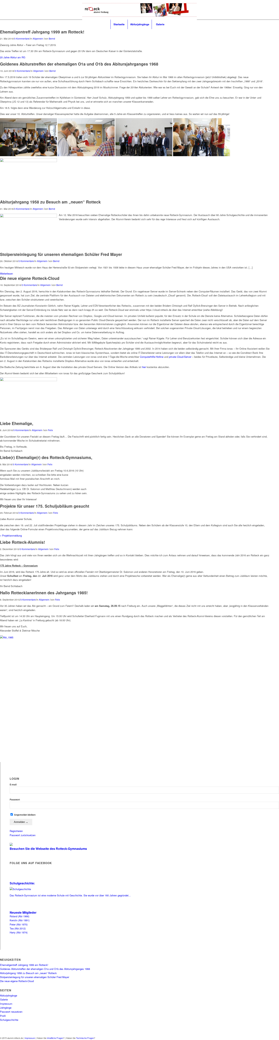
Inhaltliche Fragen (55, 1037)
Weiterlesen (6, 273)
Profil (3, 1016)
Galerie (4, 999)
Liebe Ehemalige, (16, 423)
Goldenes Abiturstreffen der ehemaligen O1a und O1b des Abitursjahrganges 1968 (79, 64)
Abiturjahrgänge (8, 995)
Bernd (52, 38)
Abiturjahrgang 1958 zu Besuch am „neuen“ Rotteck (50, 202)
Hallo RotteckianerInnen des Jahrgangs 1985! (44, 592)
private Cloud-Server (180, 357)
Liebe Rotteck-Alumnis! (22, 542)
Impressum (6, 1003)
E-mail (13, 784)
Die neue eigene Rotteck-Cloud (29, 278)
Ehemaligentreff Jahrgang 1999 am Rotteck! (42, 32)
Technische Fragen (85, 1037)
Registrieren (16, 831)
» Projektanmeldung (11, 535)
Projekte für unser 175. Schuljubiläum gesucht (44, 506)
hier (144, 367)
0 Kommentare (21, 38)
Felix (50, 430)
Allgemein (38, 38)
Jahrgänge (5, 1007)
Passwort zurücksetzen (22, 835)
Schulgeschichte (9, 1020)
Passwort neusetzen (11, 1011)
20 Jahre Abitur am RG (12, 57)
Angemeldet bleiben (24, 814)
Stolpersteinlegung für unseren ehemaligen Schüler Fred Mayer (61, 254)
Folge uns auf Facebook (31, 863)
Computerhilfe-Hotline (151, 357)
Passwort (15, 799)
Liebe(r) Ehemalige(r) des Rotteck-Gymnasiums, (46, 457)
